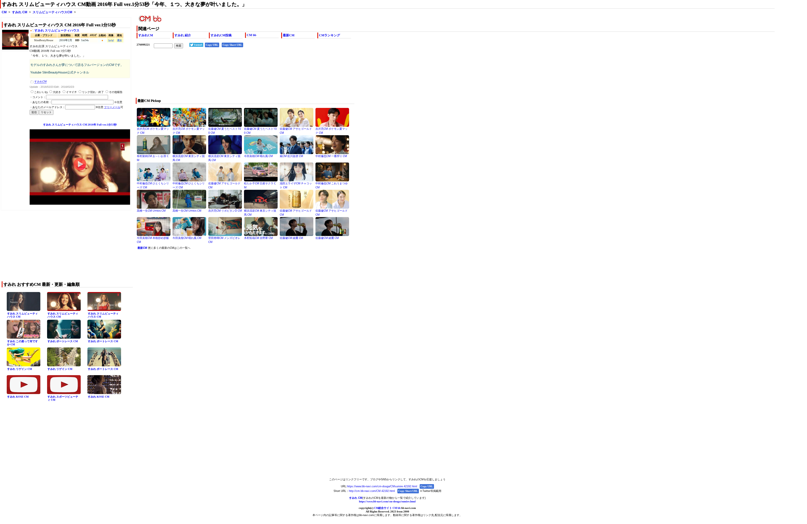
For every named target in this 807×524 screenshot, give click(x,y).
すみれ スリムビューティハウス (56, 30)
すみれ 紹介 (182, 35)
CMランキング (329, 35)
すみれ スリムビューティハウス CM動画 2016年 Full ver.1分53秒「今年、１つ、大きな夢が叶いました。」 (124, 4)
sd (113, 40)
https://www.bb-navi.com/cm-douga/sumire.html (387, 501)
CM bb (251, 35)
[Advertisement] (263, 76)
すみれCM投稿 (221, 35)
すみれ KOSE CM (18, 396)
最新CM (288, 35)
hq (109, 40)
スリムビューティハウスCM (52, 12)
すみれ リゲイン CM (19, 369)
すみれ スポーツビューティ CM (62, 398)
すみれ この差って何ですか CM (22, 343)
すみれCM (145, 35)
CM (4, 12)
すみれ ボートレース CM (62, 341)
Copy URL (212, 44)
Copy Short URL (232, 44)
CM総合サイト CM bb (387, 508)
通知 (119, 40)
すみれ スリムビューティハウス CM (22, 315)
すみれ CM (19, 12)
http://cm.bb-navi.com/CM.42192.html (372, 491)
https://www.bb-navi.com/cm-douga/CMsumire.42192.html (382, 486)
